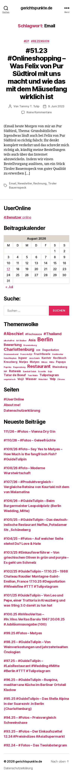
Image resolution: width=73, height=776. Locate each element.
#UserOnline (14, 399)
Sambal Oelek (29, 371)
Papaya (61, 361)
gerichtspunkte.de (36, 8)
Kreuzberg (10, 361)
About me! (12, 405)
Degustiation (50, 349)
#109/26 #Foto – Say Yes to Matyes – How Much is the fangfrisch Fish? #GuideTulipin (33, 454)
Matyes (34, 361)
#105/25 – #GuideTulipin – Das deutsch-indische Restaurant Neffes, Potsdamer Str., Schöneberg (36, 525)
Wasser (30, 379)
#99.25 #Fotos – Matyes (23, 633)
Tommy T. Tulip (29, 106)
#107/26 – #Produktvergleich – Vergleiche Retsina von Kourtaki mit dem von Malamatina (36, 487)
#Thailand (53, 334)
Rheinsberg (59, 366)
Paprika (7, 367)
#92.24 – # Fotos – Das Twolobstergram (35, 745)
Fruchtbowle (42, 354)
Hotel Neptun (10, 358)
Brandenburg (29, 345)
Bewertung (13, 345)
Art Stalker (21, 340)
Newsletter (25, 183)
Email (12, 183)
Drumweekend (11, 354)
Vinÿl (20, 379)
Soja (50, 371)
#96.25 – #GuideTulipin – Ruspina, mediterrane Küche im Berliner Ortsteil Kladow (35, 685)
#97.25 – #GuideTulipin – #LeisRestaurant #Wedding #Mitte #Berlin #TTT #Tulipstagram (32, 666)
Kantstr (46, 357)
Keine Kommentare (39, 112)
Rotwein (15, 371)
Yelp (52, 379)
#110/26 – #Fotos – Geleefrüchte (30, 440)
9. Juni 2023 (56, 106)
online (17, 217)
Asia (32, 340)
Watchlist (43, 379)
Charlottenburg (19, 349)
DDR (38, 350)
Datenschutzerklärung (22, 410)
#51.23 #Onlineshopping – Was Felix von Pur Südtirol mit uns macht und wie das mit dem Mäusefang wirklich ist (36, 73)
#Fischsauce (33, 334)
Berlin (45, 339)
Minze (44, 362)
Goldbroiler (57, 354)
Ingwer (22, 357)
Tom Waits (33, 375)
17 (8, 269)
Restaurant (39, 366)
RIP (5, 371)
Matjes (23, 361)
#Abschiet (14, 333)
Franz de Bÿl (26, 354)
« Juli (9, 287)
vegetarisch (10, 379)
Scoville (42, 371)
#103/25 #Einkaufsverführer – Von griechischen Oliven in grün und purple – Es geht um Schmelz (36, 557)
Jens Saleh (34, 358)
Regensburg (19, 367)
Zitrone (61, 379)
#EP (26, 41)
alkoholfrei (9, 340)
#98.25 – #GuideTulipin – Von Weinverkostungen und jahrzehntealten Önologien (36, 647)
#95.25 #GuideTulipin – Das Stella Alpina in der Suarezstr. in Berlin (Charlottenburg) (36, 704)
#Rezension (40, 41)
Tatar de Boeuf (15, 375)
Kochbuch (59, 357)
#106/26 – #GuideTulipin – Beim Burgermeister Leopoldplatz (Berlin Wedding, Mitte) (32, 506)
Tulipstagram (49, 375)
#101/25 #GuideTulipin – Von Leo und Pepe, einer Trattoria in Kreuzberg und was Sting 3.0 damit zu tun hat (34, 600)
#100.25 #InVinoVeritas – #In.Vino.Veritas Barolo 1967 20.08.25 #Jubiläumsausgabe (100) (34, 619)
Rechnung (40, 183)
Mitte (51, 362)
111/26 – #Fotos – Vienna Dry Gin (29, 431)
